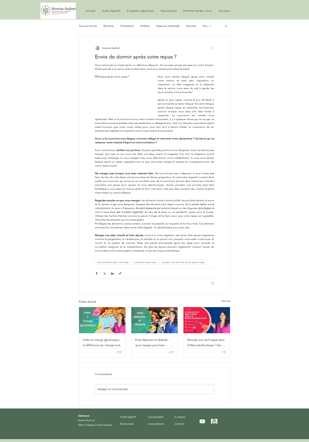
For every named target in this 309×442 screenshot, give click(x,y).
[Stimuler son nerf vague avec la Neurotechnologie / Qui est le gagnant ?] (206, 320)
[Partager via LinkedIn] (112, 273)
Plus (205, 26)
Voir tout (225, 301)
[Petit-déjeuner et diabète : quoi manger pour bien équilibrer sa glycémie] (154, 320)
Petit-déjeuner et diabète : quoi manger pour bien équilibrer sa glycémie (152, 342)
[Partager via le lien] (120, 273)
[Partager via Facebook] (96, 273)
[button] (226, 26)
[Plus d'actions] (212, 48)
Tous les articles (88, 26)
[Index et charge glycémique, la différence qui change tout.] (102, 320)
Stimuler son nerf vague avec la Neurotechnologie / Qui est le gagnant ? (206, 342)
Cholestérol (127, 26)
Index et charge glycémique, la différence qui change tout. (102, 342)
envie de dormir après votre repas (113, 262)
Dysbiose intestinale (168, 26)
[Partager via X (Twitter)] (104, 273)
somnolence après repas (145, 262)
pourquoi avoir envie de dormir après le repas (183, 262)
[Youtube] (202, 421)
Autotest (191, 26)
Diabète (145, 26)
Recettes (108, 26)
